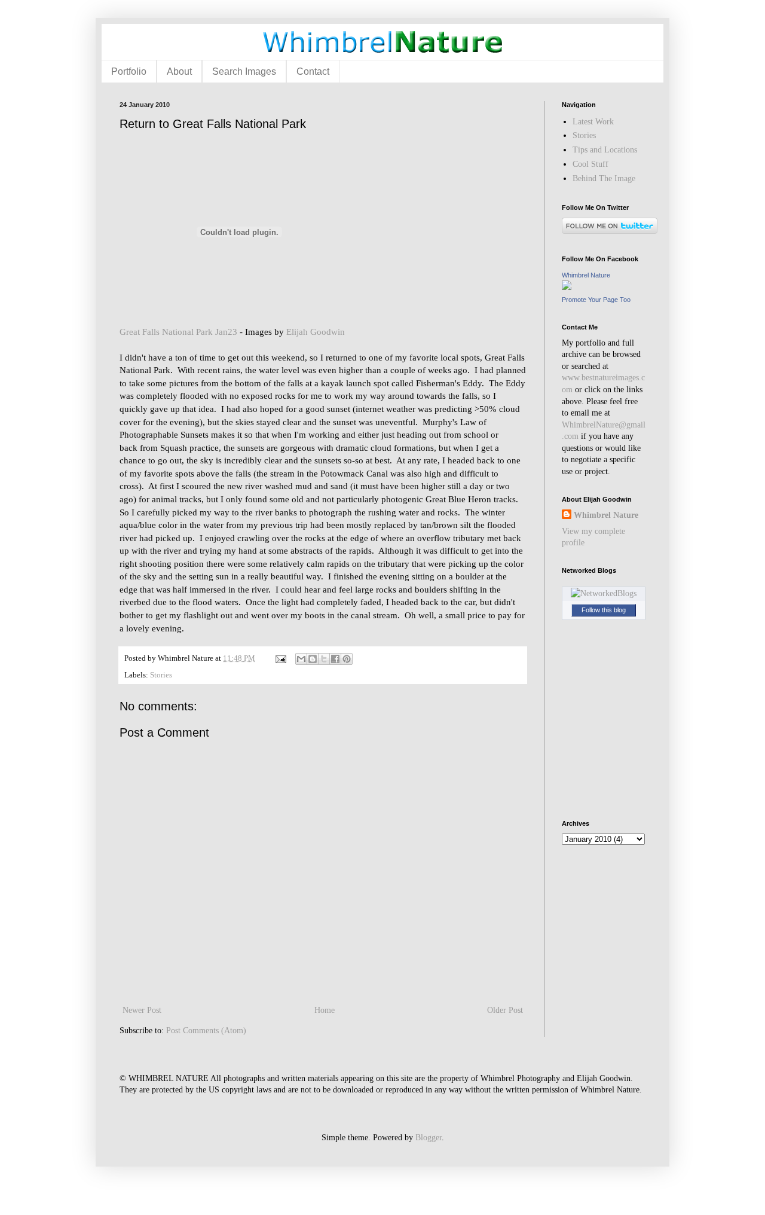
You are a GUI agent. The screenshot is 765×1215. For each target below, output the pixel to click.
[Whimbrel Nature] (566, 287)
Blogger (428, 1137)
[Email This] (301, 659)
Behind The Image (604, 178)
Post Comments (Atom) (206, 1030)
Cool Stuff (590, 164)
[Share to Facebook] (335, 659)
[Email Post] (280, 658)
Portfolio (128, 71)
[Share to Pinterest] (347, 659)
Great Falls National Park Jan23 (178, 331)
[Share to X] (324, 659)
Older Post (505, 1010)
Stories (161, 675)
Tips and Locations (605, 149)
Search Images (244, 71)
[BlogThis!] (313, 659)
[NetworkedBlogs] (604, 593)
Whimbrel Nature (586, 275)
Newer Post (142, 1010)
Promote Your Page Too (596, 299)
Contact (312, 71)
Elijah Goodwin (315, 331)
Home (324, 1010)
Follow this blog (604, 609)
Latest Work (593, 121)
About (179, 71)
